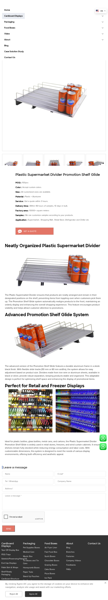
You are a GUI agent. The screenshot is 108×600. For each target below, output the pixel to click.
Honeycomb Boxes (31, 567)
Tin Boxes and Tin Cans (31, 562)
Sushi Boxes (50, 556)
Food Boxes (51, 543)
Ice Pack (48, 578)
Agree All (33, 594)
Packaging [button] (9, 22)
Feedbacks (71, 565)
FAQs (68, 569)
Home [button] (7, 10)
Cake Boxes (50, 569)
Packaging (29, 543)
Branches (70, 552)
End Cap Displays (9, 563)
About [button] (7, 39)
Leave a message (15, 467)
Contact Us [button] (9, 57)
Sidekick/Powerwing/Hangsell (14, 559)
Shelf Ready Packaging (6, 573)
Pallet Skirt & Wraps (9, 567)
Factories (70, 556)
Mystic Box (27, 556)
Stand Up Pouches (31, 576)
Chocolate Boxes (52, 560)
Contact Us (94, 543)
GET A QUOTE (30, 231)
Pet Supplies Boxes (31, 547)
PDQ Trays (6, 554)
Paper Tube (28, 572)
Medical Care (28, 552)
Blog (68, 547)
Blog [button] (6, 45)
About (69, 543)
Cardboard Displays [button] (13, 16)
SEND (8, 529)
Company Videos (73, 560)
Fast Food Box (51, 552)
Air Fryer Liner (51, 547)
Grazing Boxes (51, 565)
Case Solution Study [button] (14, 51)
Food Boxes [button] (9, 28)
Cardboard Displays (7, 544)
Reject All (14, 594)
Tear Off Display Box (10, 550)
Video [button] (7, 33)
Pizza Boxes (50, 573)
